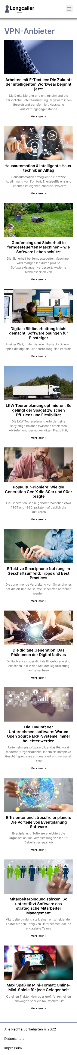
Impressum (13, 1048)
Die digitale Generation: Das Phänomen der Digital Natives (38, 652)
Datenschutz (14, 1039)
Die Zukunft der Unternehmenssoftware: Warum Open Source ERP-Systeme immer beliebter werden (38, 734)
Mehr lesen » (38, 116)
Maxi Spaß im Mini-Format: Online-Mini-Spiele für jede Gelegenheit (39, 987)
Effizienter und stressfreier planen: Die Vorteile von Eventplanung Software (38, 822)
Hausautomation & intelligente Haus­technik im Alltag (38, 168)
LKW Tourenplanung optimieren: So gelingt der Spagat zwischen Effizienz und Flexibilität (38, 410)
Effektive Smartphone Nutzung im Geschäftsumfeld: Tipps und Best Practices (38, 573)
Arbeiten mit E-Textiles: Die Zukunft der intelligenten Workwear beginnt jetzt (38, 84)
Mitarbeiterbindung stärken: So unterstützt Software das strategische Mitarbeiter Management (38, 906)
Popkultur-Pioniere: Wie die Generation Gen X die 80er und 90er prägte (38, 491)
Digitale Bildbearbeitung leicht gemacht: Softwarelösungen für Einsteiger (38, 333)
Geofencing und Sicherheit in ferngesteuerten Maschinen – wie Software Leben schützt (38, 247)
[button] (69, 8)
